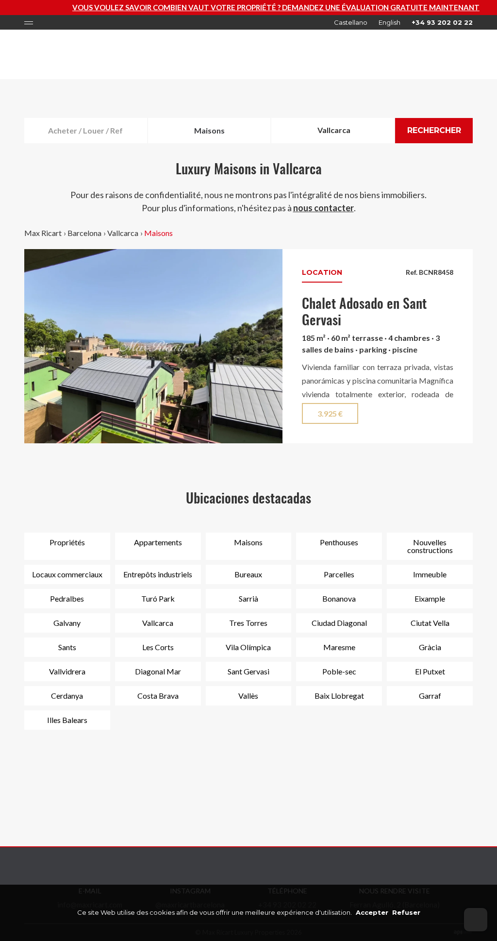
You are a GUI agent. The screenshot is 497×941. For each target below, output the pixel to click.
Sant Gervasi (248, 671)
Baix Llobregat (339, 695)
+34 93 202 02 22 (442, 22)
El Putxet (430, 671)
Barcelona (84, 232)
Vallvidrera (67, 671)
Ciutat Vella (430, 622)
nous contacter (323, 207)
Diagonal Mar (158, 671)
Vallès (248, 695)
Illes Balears (67, 719)
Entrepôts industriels (157, 574)
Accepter (372, 912)
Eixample (429, 598)
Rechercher (434, 130)
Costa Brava (158, 695)
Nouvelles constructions (430, 546)
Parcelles (339, 574)
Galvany (67, 622)
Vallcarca (122, 232)
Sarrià (248, 598)
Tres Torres (248, 622)
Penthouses (339, 542)
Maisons (158, 232)
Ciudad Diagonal (339, 622)
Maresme (339, 647)
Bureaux (248, 574)
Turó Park (158, 598)
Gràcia (430, 647)
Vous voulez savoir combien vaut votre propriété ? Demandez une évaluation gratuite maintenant (251, 7)
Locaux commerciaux (67, 574)
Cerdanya (67, 695)
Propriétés (67, 542)
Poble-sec (339, 671)
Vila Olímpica (248, 647)
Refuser (406, 912)
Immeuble (430, 574)
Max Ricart (43, 232)
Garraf (430, 695)
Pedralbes (67, 598)
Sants (67, 647)
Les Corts (158, 647)
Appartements (158, 542)
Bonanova (339, 598)
